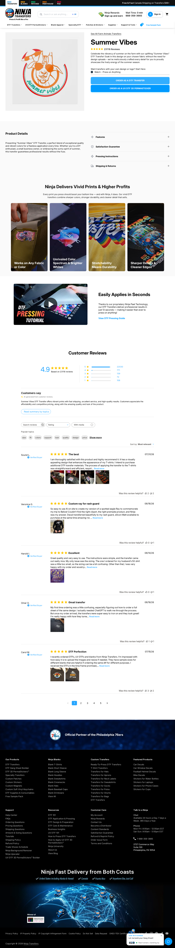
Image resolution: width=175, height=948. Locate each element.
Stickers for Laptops (143, 782)
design (76, 437)
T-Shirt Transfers (99, 768)
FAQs (7, 818)
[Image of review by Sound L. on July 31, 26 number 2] (72, 477)
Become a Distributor (101, 825)
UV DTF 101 (53, 832)
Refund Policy (12, 843)
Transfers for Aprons (101, 775)
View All (52, 796)
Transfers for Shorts (101, 793)
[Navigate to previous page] (67, 703)
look (57, 437)
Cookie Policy (75, 933)
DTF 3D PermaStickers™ (17, 771)
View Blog (53, 853)
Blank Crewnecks (56, 782)
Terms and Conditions (101, 843)
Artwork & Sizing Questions (18, 832)
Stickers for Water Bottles (146, 778)
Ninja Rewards (98, 818)
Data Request (101, 933)
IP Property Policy (28, 933)
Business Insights (56, 829)
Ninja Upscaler (12, 854)
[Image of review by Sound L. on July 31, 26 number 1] (57, 477)
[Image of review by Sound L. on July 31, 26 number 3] (87, 477)
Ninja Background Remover (18, 850)
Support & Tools (129, 25)
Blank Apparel (58, 25)
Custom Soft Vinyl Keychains (19, 789)
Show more (96, 437)
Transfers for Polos (100, 789)
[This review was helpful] (146, 493)
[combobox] (58, 424)
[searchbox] (30, 425)
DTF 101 (52, 815)
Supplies (113, 25)
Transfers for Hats (100, 771)
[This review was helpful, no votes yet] (146, 542)
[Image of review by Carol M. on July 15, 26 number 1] (57, 674)
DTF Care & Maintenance (60, 825)
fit (30, 437)
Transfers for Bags (100, 796)
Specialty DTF (75, 25)
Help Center (11, 815)
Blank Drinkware (56, 793)
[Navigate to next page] (107, 703)
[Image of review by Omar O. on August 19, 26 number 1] (57, 625)
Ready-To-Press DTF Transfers (106, 764)
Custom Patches (13, 778)
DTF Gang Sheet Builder (17, 768)
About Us (52, 850)
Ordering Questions (14, 822)
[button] (167, 14)
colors (38, 437)
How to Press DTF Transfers (62, 836)
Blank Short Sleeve (57, 768)
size (24, 437)
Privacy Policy (11, 933)
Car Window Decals (143, 768)
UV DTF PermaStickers (36, 25)
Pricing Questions (14, 825)
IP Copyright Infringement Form (52, 933)
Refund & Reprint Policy (102, 836)
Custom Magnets (13, 785)
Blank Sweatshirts (56, 778)
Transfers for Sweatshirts (103, 782)
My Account (97, 815)
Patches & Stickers (95, 25)
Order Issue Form (99, 840)
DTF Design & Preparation (60, 822)
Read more (99, 468)
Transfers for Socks (100, 785)
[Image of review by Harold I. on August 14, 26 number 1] (57, 576)
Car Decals (138, 764)
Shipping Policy (13, 840)
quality (66, 437)
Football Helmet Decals (144, 771)
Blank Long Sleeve (57, 771)
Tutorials (9, 836)
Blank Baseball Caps (58, 789)
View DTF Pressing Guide (111, 318)
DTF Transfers (14, 25)
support (47, 437)
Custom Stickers (13, 782)
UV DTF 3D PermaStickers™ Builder (22, 857)
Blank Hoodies (55, 775)
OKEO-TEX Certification (119, 933)
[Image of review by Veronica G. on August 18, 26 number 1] (57, 526)
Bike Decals (139, 775)
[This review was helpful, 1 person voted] (147, 641)
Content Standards (100, 829)
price (84, 437)
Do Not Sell (88, 933)
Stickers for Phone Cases (145, 785)
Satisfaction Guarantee (102, 832)
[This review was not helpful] (151, 493)
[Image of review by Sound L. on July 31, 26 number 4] (102, 477)
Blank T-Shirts (55, 764)
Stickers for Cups (142, 789)
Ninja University (55, 846)
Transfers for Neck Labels (103, 778)
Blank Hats (53, 785)
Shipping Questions (14, 829)
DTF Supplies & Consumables (19, 793)
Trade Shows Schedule (16, 847)
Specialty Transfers (14, 775)
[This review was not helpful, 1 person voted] (151, 542)
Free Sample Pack (153, 25)
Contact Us (96, 822)
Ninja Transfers (31, 943)
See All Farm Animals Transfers (106, 33)
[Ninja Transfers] (18, 14)
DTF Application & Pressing (61, 818)
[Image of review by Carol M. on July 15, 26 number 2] (72, 674)
